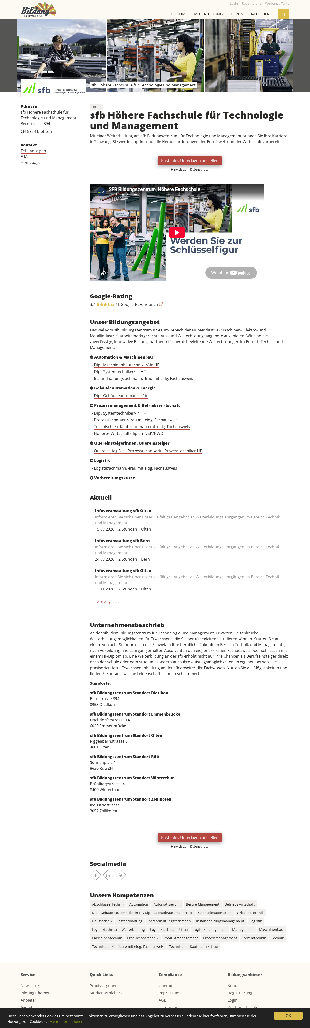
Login (233, 1000)
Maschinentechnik (107, 938)
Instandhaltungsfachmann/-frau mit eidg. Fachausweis (143, 378)
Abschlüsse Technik (108, 904)
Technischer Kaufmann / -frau (193, 946)
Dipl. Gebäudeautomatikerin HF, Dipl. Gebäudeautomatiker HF (142, 912)
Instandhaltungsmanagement (220, 921)
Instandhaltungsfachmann (169, 921)
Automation (138, 904)
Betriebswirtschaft (240, 904)
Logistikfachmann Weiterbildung (118, 929)
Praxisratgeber (103, 985)
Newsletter (30, 985)
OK (288, 1015)
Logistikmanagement (210, 929)
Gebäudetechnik (250, 912)
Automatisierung (167, 904)
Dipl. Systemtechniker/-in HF (120, 371)
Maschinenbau (271, 929)
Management (243, 929)
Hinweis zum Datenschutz (189, 169)
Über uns (167, 985)
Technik (277, 938)
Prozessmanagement (220, 938)
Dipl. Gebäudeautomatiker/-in (121, 395)
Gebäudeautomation (215, 912)
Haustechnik (102, 921)
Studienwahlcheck (106, 993)
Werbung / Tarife (243, 1007)
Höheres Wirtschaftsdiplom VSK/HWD (128, 433)
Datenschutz (170, 1007)
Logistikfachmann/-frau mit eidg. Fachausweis (135, 468)
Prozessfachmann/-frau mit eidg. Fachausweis (136, 420)
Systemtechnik (254, 938)
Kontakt (235, 985)
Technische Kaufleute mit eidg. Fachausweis (128, 946)
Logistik (256, 921)
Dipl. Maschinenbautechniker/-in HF (126, 364)
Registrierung (240, 993)
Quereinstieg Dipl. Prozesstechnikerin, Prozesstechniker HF (148, 450)
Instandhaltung (129, 921)
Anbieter (28, 1000)
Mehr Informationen (66, 1021)
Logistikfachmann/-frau (169, 929)
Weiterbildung (208, 14)
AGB (162, 1000)
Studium (177, 14)
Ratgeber (260, 14)
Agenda (27, 1007)
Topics (237, 14)
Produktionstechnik (142, 938)
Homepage (31, 162)
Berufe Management (202, 904)
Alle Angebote (108, 601)
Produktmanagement (181, 938)
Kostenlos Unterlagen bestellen (189, 160)
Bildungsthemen (36, 993)
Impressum (169, 993)
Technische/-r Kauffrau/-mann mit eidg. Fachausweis (142, 426)
